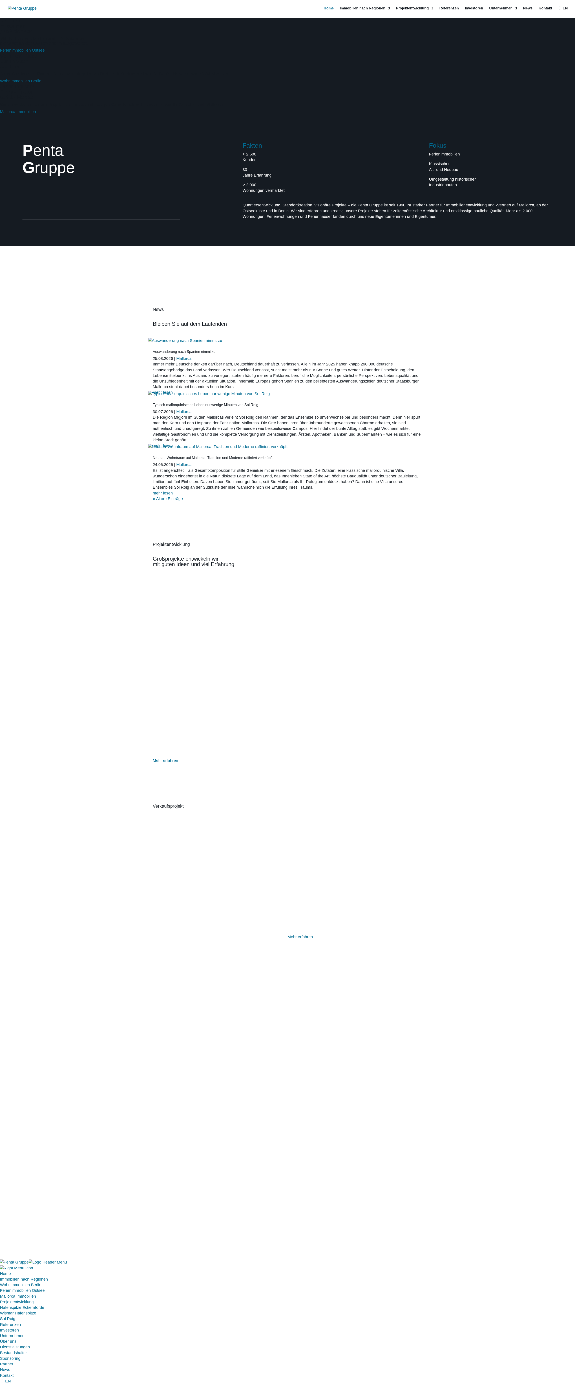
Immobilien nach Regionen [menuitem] (24, 1279)
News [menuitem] (5, 1369)
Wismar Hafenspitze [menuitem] (18, 1313)
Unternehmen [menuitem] (12, 1336)
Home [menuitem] (5, 1273)
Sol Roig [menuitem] (7, 1318)
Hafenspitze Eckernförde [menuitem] (22, 1307)
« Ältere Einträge (168, 498)
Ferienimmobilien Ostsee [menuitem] (22, 1290)
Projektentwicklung (412, 8)
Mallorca (184, 358)
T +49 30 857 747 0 (312, 1194)
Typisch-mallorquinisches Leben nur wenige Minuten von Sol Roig (205, 405)
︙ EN (563, 8)
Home (329, 8)
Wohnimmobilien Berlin (20, 81)
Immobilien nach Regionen (362, 8)
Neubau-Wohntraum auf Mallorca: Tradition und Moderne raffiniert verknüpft (212, 458)
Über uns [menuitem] (8, 1341)
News (528, 8)
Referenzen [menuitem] (10, 1324)
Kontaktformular (302, 1077)
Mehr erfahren (165, 760)
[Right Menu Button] (16, 1268)
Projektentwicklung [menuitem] (17, 1302)
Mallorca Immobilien (18, 111)
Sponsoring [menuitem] (10, 1358)
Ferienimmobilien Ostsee (22, 50)
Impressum (163, 1208)
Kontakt (545, 8)
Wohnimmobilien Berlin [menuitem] (20, 1285)
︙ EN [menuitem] (5, 1381)
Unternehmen (501, 8)
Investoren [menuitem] (9, 1330)
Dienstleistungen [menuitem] (15, 1347)
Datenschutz (189, 1208)
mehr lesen (163, 493)
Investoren (474, 8)
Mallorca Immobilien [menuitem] (18, 1296)
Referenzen (449, 8)
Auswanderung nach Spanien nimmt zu (184, 352)
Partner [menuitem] (6, 1364)
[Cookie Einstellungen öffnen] (33, 1256)
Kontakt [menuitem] (7, 1375)
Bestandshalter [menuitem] (13, 1353)
